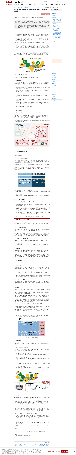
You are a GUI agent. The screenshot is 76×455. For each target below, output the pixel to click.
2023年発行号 (37, 7)
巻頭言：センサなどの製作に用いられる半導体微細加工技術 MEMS (57, 20)
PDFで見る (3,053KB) (46, 14)
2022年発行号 (54, 71)
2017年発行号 (54, 81)
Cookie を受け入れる (64, 451)
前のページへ (19, 444)
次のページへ (44, 444)
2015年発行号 (54, 85)
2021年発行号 (54, 73)
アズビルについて (18, 7)
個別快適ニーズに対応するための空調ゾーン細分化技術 (57, 57)
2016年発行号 (54, 83)
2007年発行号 (54, 98)
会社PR (22, 7)
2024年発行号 (54, 15)
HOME (14, 7)
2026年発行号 (54, 11)
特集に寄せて (55, 23)
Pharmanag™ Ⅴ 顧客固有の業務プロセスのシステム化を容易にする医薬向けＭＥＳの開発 (57, 65)
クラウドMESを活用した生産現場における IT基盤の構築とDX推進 (57, 61)
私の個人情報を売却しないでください (54, 451)
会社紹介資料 (26, 7)
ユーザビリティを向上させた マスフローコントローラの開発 (57, 40)
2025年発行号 (54, 13)
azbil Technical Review (31, 7)
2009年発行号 (54, 94)
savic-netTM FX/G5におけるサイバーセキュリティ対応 (57, 53)
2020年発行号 (54, 75)
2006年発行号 (54, 100)
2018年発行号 (54, 79)
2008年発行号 (54, 96)
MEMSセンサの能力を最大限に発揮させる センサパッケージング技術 (57, 44)
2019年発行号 (54, 77)
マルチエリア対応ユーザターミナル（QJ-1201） (57, 69)
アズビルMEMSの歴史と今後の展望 (57, 26)
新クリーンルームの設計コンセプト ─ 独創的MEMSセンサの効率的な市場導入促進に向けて (57, 49)
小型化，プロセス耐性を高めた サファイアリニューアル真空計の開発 (57, 29)
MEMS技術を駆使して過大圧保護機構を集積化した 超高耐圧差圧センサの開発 (57, 33)
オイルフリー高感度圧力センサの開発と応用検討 (57, 37)
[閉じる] (74, 451)
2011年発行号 (54, 92)
